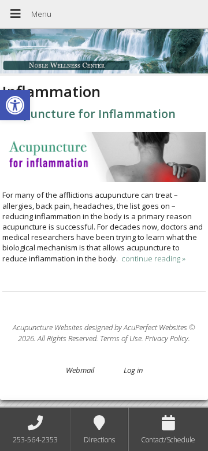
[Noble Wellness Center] (104, 52)
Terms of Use (121, 338)
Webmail (80, 370)
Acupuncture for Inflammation (89, 113)
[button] (15, 105)
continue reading (153, 258)
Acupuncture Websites (48, 327)
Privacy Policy (166, 338)
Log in (133, 370)
